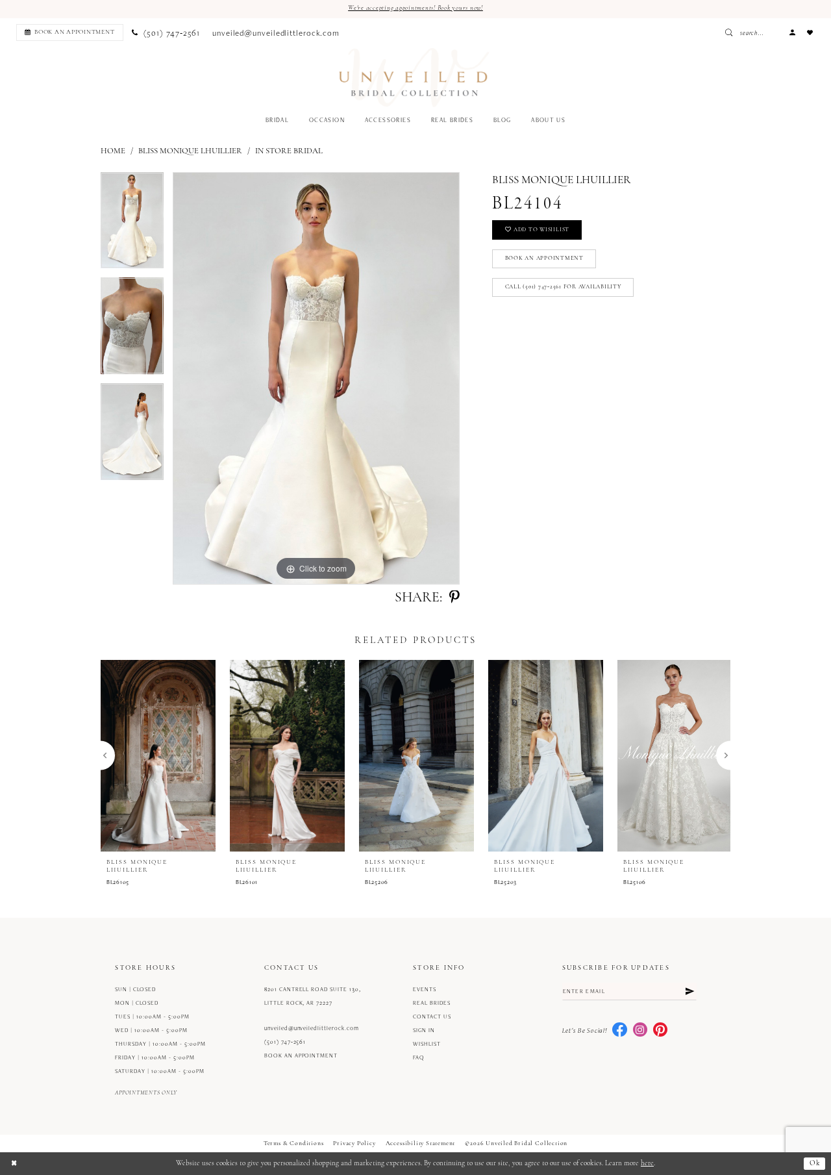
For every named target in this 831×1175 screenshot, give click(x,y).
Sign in (424, 1030)
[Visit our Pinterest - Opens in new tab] (660, 1030)
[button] (792, 32)
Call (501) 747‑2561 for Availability (563, 287)
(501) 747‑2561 (285, 1042)
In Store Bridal (289, 151)
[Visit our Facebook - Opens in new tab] (619, 1030)
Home (113, 151)
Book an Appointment (544, 258)
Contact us (432, 1016)
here (647, 1163)
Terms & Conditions (294, 1143)
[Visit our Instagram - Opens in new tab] (640, 1030)
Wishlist (427, 1044)
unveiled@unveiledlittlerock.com (311, 1028)
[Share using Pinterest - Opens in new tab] (454, 598)
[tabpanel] (132, 225)
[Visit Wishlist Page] (810, 32)
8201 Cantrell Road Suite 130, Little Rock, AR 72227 (312, 996)
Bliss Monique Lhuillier (190, 151)
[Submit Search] (731, 32)
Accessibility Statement (421, 1143)
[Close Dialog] (14, 1163)
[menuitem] (68, 32)
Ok (815, 1163)
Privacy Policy (354, 1143)
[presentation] (158, 755)
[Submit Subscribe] (689, 991)
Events (424, 989)
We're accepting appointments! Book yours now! (415, 8)
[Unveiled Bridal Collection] (414, 77)
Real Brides (432, 1003)
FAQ (419, 1057)
